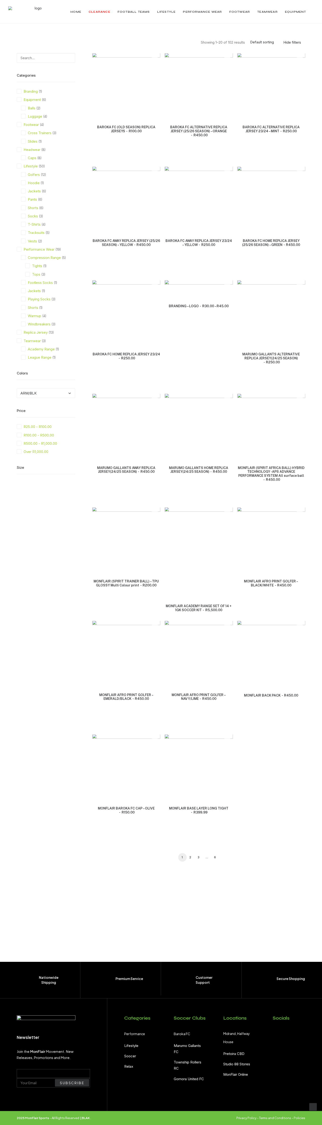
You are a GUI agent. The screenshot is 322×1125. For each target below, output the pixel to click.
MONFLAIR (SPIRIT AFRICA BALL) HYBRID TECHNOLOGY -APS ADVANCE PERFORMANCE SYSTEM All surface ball (271, 474)
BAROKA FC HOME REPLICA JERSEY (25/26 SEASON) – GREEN (271, 243)
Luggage (35, 116)
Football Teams (134, 11)
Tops (36, 274)
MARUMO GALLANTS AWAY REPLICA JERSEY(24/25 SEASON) (126, 470)
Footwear (239, 11)
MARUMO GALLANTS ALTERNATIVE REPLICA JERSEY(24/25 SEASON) (271, 358)
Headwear (32, 149)
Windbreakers (39, 324)
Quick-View (155, 58)
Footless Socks (40, 282)
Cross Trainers (39, 133)
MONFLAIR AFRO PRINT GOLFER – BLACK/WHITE (271, 583)
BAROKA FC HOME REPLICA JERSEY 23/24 (126, 356)
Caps (32, 158)
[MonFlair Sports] (36, 11)
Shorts (33, 208)
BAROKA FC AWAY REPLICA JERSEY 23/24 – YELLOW (198, 243)
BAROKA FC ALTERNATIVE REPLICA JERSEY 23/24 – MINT (271, 129)
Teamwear (267, 11)
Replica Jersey (36, 332)
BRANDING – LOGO (199, 306)
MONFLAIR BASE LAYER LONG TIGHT (198, 810)
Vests (32, 241)
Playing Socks (39, 299)
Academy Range (41, 349)
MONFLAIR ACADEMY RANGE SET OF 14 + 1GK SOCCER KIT (198, 608)
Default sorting (262, 42)
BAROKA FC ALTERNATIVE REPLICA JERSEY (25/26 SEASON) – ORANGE (198, 131)
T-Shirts (34, 224)
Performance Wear (202, 11)
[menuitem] (76, 11)
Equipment (295, 11)
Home (75, 11)
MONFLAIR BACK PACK (271, 695)
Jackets (34, 191)
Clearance (99, 11)
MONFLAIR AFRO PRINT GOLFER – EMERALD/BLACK (126, 697)
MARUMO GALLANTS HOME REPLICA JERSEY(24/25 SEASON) (198, 470)
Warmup (34, 316)
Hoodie (34, 183)
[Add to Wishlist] (155, 66)
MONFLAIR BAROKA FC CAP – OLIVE (126, 810)
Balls (31, 108)
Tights (37, 266)
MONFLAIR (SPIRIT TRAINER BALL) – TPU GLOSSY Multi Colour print (126, 583)
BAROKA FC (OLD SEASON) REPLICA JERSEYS (126, 129)
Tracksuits (36, 232)
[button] (65, 56)
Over (36, 451)
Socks (33, 216)
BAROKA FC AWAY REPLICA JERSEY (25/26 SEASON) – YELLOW (126, 243)
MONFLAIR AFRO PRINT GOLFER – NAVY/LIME (199, 697)
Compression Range (44, 257)
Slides (32, 141)
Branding (31, 91)
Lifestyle (166, 11)
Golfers (34, 174)
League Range (39, 357)
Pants (32, 199)
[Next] (299, 859)
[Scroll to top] (313, 1106)
